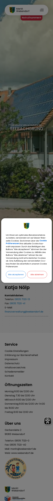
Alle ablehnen (37, 274)
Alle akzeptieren (16, 274)
